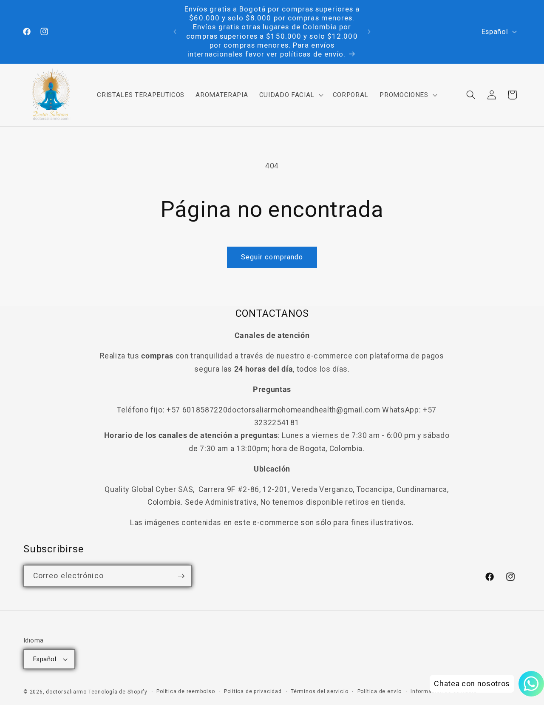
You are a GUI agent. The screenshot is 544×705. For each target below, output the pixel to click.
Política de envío (379, 691)
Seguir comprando (272, 257)
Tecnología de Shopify (117, 692)
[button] (290, 95)
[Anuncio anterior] (175, 32)
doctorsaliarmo (66, 692)
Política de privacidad (253, 691)
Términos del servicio (319, 691)
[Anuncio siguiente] (369, 32)
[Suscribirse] (181, 576)
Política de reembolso (185, 691)
